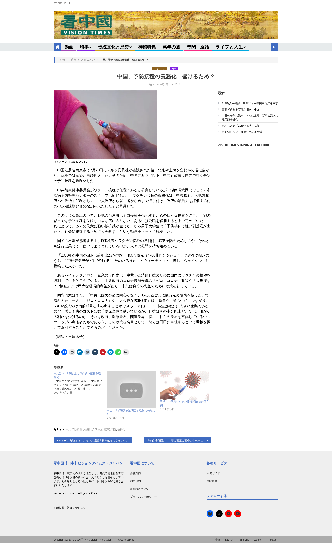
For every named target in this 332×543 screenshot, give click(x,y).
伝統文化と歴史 (113, 46)
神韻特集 (147, 46)
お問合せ (212, 481)
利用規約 (135, 481)
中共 (68, 429)
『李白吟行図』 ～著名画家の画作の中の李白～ (176, 440)
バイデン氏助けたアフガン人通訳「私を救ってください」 (94, 440)
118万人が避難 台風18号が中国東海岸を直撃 (250, 103)
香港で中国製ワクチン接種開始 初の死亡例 (184, 403)
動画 (69, 46)
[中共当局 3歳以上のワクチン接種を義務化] (80, 382)
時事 (84, 46)
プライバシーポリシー (143, 497)
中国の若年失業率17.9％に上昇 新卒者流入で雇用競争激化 (250, 117)
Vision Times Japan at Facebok (243, 145)
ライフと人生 (229, 46)
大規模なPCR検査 (93, 429)
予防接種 (77, 429)
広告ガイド (213, 473)
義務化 (121, 429)
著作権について (139, 489)
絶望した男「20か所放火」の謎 (241, 126)
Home (62, 60)
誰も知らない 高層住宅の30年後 (242, 132)
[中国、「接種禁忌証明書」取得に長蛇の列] (131, 389)
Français (271, 539)
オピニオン (88, 60)
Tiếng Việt (243, 539)
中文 (217, 539)
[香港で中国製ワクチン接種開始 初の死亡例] (184, 385)
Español (257, 539)
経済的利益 (110, 429)
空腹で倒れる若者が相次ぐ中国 (241, 109)
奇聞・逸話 (198, 46)
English (229, 539)
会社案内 (135, 473)
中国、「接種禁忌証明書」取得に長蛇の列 (131, 412)
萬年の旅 (171, 46)
